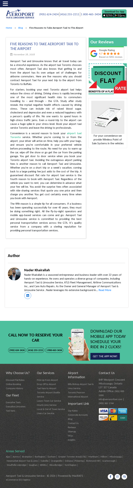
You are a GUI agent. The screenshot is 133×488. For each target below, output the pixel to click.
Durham (52, 456)
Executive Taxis (13, 402)
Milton (104, 456)
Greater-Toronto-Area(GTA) (72, 456)
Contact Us (73, 423)
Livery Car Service (45, 413)
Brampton (27, 456)
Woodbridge (55, 465)
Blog (20, 27)
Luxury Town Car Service (49, 400)
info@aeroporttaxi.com (110, 399)
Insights (71, 439)
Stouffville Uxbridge (16, 465)
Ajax (8, 456)
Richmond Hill (93, 461)
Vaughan (33, 465)
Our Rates (73, 410)
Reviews (72, 427)
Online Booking (13, 384)
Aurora (16, 456)
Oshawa (69, 461)
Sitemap (72, 431)
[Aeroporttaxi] (20, 13)
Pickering (79, 461)
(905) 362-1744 (106, 403)
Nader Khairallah (37, 270)
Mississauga (116, 456)
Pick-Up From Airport (47, 380)
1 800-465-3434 (91, 14)
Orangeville (56, 461)
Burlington (40, 456)
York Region (70, 465)
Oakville (44, 461)
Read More (105, 290)
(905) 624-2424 (49, 14)
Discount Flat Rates (15, 380)
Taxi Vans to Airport (46, 388)
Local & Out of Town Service (51, 409)
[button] (6, 4)
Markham (93, 456)
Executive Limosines (15, 406)
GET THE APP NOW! (105, 356)
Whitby (43, 465)
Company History (14, 388)
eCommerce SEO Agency (18, 479)
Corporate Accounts (78, 414)
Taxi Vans (10, 410)
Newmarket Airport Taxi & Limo (22, 461)
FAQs (70, 435)
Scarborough (108, 461)
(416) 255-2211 (69, 14)
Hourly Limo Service (46, 405)
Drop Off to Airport (46, 384)
